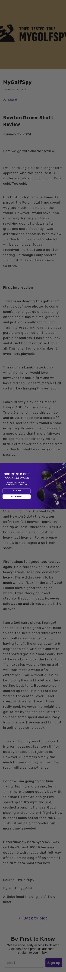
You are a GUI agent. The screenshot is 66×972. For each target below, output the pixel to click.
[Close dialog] (63, 465)
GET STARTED (16, 497)
